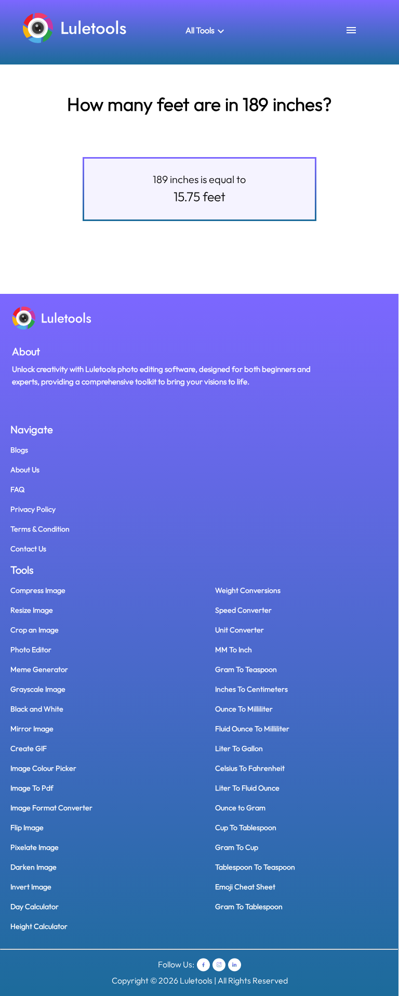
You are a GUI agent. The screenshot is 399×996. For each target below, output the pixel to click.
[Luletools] (75, 27)
